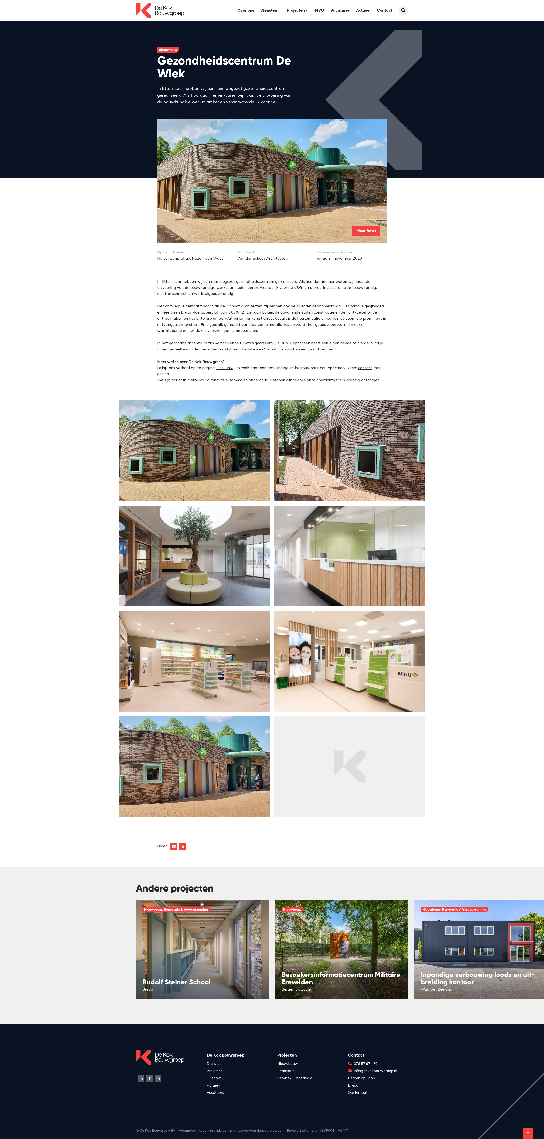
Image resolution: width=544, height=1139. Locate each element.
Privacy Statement (302, 1130)
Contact (384, 10)
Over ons (245, 10)
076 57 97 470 (366, 1063)
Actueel (363, 10)
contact (365, 367)
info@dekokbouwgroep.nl (375, 1070)
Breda (353, 1085)
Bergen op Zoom (362, 1078)
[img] (202, 949)
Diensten (214, 1063)
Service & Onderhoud (294, 1078)
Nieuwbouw (287, 1063)
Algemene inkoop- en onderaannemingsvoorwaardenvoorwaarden (231, 1130)
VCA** (343, 1130)
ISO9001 (327, 1130)
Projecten (296, 10)
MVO (319, 10)
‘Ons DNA (224, 367)
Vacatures (340, 10)
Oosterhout (357, 1092)
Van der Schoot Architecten (237, 306)
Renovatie (285, 1070)
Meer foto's (366, 231)
